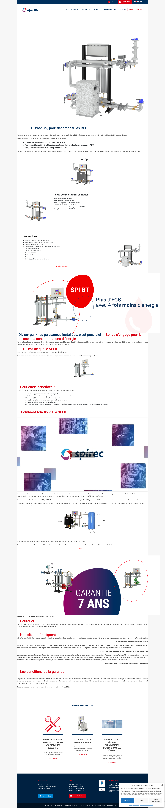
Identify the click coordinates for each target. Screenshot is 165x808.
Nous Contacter (78, 796)
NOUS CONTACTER (135, 9)
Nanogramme (115, 805)
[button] (161, 785)
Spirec (96, 9)
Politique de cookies (134, 805)
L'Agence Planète (107, 805)
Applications (71, 9)
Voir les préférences (156, 800)
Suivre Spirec (46, 796)
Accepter (127, 800)
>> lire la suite (53, 758)
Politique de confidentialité (146, 805)
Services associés (109, 9)
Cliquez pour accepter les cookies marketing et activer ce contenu (82, 454)
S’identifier (114, 2)
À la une (123, 9)
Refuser (141, 800)
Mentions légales (58, 805)
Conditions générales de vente (87, 805)
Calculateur (126, 2)
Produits (85, 9)
